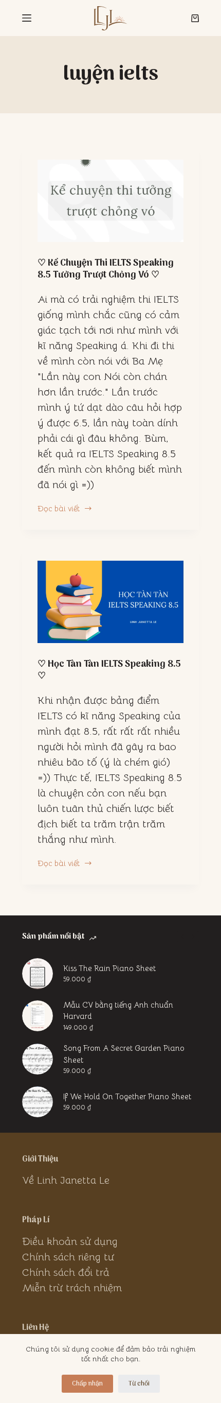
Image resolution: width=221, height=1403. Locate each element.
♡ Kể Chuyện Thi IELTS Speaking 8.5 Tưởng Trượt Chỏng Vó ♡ (106, 269)
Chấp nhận (87, 1383)
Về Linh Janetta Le (65, 1180)
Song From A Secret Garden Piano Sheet (124, 1054)
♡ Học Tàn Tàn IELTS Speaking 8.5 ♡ (109, 670)
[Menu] (26, 18)
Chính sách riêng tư (68, 1257)
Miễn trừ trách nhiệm (72, 1287)
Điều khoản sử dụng (70, 1241)
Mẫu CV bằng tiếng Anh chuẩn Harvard (118, 1010)
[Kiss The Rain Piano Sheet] (37, 973)
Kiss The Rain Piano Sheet (109, 968)
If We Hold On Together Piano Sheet (127, 1096)
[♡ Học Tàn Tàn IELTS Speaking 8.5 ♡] (110, 602)
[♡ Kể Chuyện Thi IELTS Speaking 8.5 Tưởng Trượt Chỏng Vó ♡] (110, 201)
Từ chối (139, 1383)
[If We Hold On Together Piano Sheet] (37, 1101)
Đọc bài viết (59, 509)
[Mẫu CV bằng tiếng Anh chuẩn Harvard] (37, 1015)
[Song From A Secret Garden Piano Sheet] (37, 1059)
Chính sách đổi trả (65, 1272)
